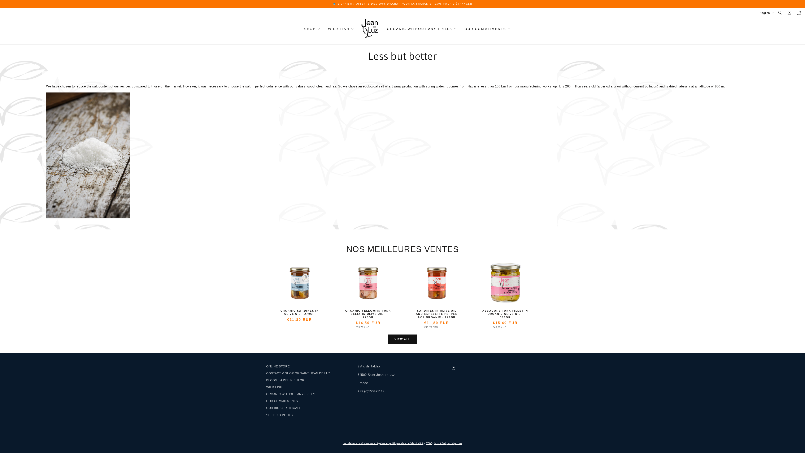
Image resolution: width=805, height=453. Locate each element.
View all (402, 339)
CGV (429, 443)
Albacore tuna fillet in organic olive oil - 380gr (505, 314)
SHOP (310, 29)
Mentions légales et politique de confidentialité (393, 443)
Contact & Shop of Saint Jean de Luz (298, 373)
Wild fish (338, 29)
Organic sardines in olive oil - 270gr (299, 312)
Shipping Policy (279, 415)
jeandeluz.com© (353, 443)
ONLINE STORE (278, 366)
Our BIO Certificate (283, 408)
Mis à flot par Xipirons (448, 443)
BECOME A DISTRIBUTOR (285, 380)
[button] (780, 12)
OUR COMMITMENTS (282, 401)
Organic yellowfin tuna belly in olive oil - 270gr (368, 314)
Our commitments (485, 29)
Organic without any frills (419, 29)
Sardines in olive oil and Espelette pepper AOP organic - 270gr (437, 314)
